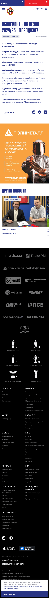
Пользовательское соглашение (12, 573)
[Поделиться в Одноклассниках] (45, 112)
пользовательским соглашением (15, 586)
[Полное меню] (3, 9)
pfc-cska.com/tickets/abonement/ (26, 102)
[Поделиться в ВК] (34, 112)
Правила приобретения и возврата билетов (16, 576)
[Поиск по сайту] (32, 9)
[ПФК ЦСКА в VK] (4, 538)
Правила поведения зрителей (11, 579)
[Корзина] (46, 9)
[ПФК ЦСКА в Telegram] (11, 538)
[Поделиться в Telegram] (39, 112)
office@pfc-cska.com (13, 564)
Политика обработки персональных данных (16, 571)
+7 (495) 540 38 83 (10, 560)
